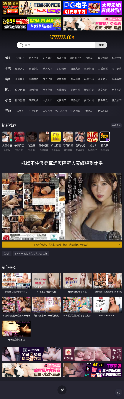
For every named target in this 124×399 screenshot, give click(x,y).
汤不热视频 (61, 111)
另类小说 (89, 100)
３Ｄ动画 (61, 68)
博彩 (8, 58)
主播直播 (103, 68)
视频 (8, 69)
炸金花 (89, 58)
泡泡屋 (89, 111)
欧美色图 (47, 89)
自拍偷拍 (34, 68)
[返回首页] (118, 392)
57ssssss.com (61, 37)
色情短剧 (103, 111)
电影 (8, 79)
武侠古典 (61, 100)
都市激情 (20, 100)
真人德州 (34, 58)
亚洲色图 (34, 89)
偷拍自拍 (34, 79)
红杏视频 (75, 111)
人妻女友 (47, 100)
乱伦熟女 (103, 79)
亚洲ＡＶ (20, 68)
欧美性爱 (61, 79)
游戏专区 (61, 58)
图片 (8, 90)
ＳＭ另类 (117, 68)
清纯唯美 (89, 89)
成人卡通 (47, 79)
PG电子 (20, 58)
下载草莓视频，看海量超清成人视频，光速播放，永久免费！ (62, 244)
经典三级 (89, 79)
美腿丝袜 (75, 89)
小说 (8, 100)
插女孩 (20, 111)
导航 (8, 111)
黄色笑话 (103, 100)
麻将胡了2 (75, 58)
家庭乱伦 (34, 100)
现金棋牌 (103, 58)
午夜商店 (34, 111)
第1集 (6, 253)
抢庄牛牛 (117, 58)
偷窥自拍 (20, 89)
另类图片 (117, 89)
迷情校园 (75, 100)
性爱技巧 (117, 100)
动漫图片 (61, 89)
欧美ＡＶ (47, 68)
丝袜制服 (89, 68)
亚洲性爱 (20, 79)
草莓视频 (47, 111)
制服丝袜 (75, 79)
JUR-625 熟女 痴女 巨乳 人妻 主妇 (31, 253)
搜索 (101, 45)
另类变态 (117, 79)
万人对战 (47, 58)
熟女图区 (103, 89)
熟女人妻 (75, 68)
